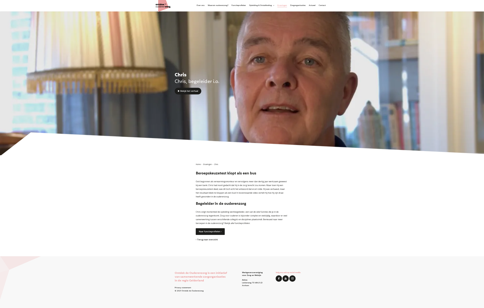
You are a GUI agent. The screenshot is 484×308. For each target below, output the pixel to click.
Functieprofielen (239, 5)
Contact (322, 5)
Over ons (200, 5)
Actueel (312, 5)
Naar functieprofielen (209, 231)
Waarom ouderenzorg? (218, 5)
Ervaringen (282, 5)
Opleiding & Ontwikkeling (260, 5)
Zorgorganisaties (298, 5)
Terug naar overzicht (207, 239)
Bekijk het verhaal (189, 91)
